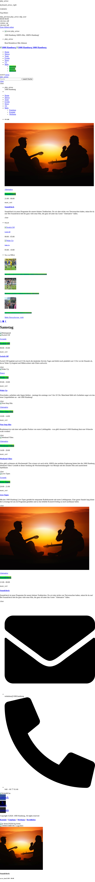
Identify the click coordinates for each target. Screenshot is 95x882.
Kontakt (3, 820)
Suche (27, 79)
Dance (2, 373)
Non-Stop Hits (6, 411)
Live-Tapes (5, 482)
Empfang (12, 820)
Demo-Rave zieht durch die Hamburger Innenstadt (18, 312)
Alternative (9, 189)
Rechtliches (31, 820)
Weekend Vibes (7, 446)
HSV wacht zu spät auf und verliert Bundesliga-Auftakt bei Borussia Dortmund (26, 274)
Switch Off (7, 232)
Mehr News (14, 317)
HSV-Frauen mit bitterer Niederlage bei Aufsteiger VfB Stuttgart (22, 293)
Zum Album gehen (7, 27)
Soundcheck (10, 194)
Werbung (21, 820)
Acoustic (3, 339)
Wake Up (7, 245)
